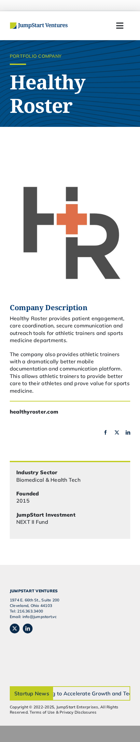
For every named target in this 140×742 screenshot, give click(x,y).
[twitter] (117, 432)
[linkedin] (128, 432)
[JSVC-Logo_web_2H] (39, 25)
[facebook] (105, 432)
